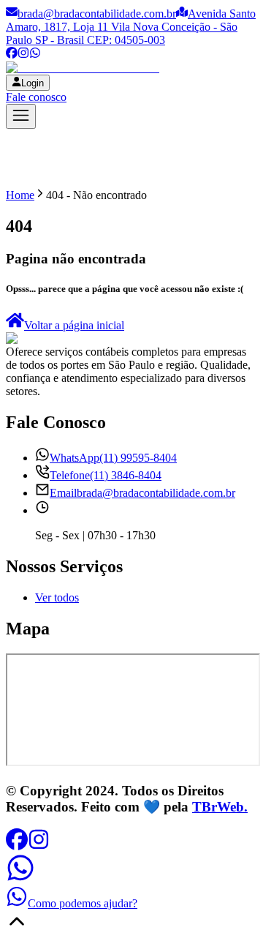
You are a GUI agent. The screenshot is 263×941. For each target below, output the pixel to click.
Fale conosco (36, 97)
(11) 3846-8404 (105, 475)
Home (20, 195)
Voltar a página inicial (74, 325)
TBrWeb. (220, 806)
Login (32, 83)
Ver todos (57, 597)
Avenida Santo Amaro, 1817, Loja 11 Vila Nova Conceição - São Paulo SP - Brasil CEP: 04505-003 (131, 26)
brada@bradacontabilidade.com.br (97, 13)
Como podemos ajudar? (82, 903)
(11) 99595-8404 (113, 457)
